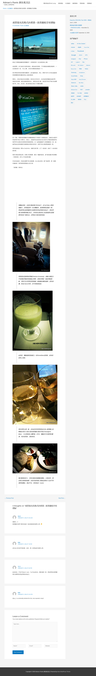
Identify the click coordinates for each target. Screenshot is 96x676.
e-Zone (72, 51)
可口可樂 (79, 93)
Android (73, 47)
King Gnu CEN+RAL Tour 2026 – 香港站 (80, 20)
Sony (81, 76)
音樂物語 (89, 3)
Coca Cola (86, 47)
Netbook (88, 65)
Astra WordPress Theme (63, 671)
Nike (80, 69)
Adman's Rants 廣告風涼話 (16, 2)
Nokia (86, 68)
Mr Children (80, 65)
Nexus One (73, 68)
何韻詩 (73, 93)
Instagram (73, 59)
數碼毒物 (75, 3)
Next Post (62, 498)
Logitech (78, 62)
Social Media (74, 76)
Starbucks (73, 82)
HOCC (80, 55)
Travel (21, 25)
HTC (86, 55)
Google (73, 55)
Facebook (80, 51)
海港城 (79, 99)
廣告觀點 (60, 3)
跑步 (72, 102)
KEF (72, 62)
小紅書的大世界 (74, 32)
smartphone (82, 72)
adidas (72, 43)
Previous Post (9, 498)
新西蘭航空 (86, 96)
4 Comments (16, 25)
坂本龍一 (86, 93)
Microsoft (73, 65)
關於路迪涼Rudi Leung (50, 3)
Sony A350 (73, 79)
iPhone (86, 59)
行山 (85, 99)
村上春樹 (73, 99)
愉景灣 (72, 96)
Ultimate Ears (74, 89)
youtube (87, 89)
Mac (83, 62)
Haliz (19, 516)
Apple (79, 47)
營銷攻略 (82, 3)
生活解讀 (67, 3)
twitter (82, 86)
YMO (81, 89)
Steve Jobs (74, 86)
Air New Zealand (81, 43)
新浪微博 (79, 96)
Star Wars (81, 82)
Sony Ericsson (82, 79)
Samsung (73, 72)
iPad (80, 59)
